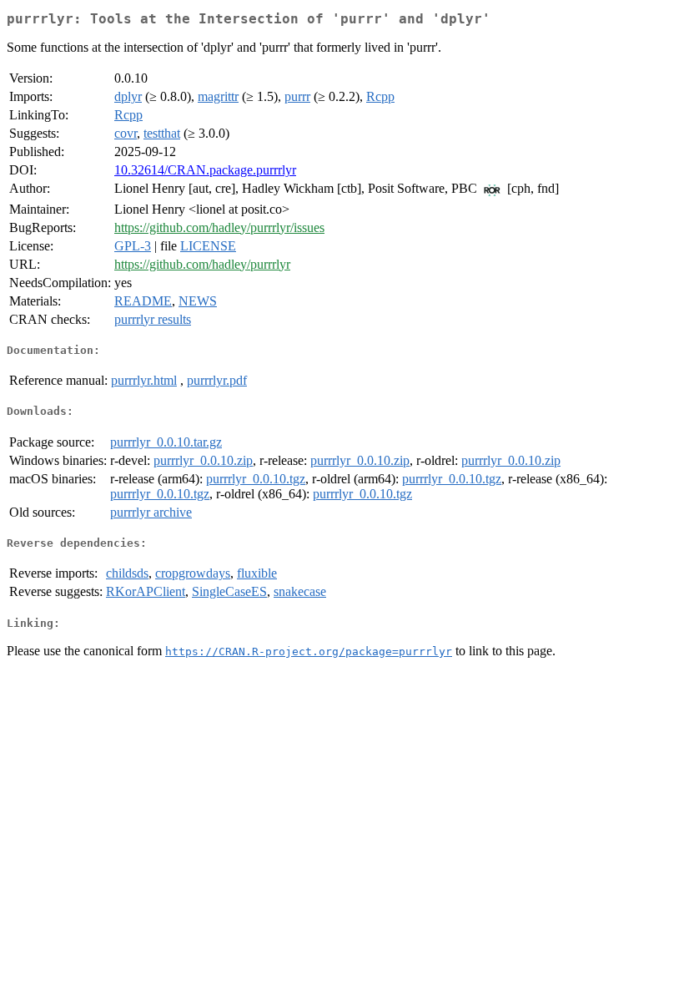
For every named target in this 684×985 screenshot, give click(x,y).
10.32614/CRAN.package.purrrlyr (205, 170)
